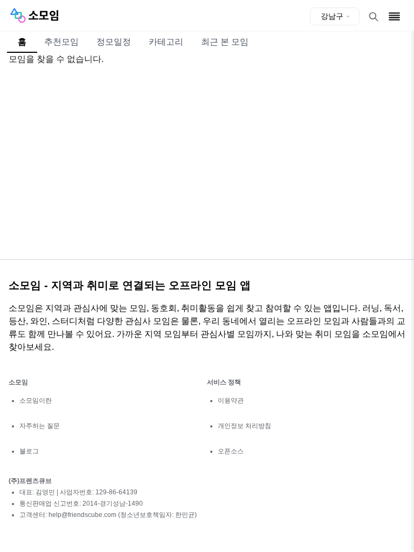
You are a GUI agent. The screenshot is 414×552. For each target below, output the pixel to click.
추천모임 (61, 41)
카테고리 (166, 41)
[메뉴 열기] (394, 16)
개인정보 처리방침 (244, 426)
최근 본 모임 (225, 41)
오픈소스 (231, 451)
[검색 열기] (373, 16)
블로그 (29, 451)
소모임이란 (35, 400)
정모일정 (113, 41)
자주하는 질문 (39, 426)
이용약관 (231, 400)
